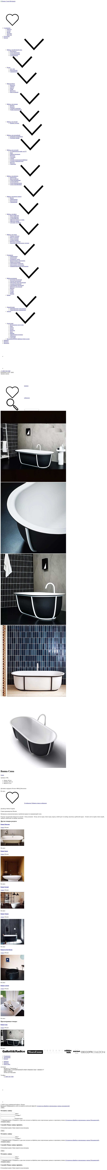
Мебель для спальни (12, 104)
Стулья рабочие (14, 181)
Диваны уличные (14, 236)
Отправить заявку (5, 1121)
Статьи (9, 30)
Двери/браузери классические (18, 308)
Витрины (12, 155)
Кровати (12, 107)
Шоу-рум (9, 35)
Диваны (12, 86)
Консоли (12, 162)
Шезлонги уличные (15, 241)
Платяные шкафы (14, 138)
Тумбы (12, 292)
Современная (13, 202)
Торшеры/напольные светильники (19, 266)
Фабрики (6, 340)
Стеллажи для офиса (15, 222)
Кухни (8, 67)
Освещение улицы (15, 259)
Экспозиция (7, 1057)
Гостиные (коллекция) (16, 279)
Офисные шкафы (14, 221)
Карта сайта (7, 1064)
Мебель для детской (12, 121)
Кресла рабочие (14, 179)
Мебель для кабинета (12, 176)
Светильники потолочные (17, 265)
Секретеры (13, 164)
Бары (11, 152)
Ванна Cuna (4, 1024)
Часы (11, 326)
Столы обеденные (15, 52)
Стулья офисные (14, 218)
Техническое (13, 258)
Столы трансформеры (16, 184)
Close (2, 1107)
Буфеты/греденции (15, 154)
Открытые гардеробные (16, 136)
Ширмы (12, 333)
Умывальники (14, 199)
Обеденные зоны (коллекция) (18, 282)
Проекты (6, 341)
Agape (2, 775)
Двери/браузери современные (18, 310)
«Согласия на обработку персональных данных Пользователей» (82, 1120)
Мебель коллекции (12, 278)
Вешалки (12, 330)
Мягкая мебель (11, 83)
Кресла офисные (14, 215)
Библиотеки (13, 177)
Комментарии (19, 1118)
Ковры (8, 295)
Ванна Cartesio (5, 985)
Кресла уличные (14, 237)
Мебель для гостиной (12, 150)
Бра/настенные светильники (17, 260)
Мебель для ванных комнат (14, 196)
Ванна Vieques (5, 914)
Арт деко (12, 69)
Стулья (12, 291)
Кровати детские (14, 123)
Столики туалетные (15, 108)
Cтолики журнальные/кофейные (18, 160)
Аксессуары (10, 323)
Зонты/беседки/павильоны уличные (19, 243)
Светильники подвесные (16, 263)
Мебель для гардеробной (13, 135)
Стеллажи (12, 157)
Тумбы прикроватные (16, 109)
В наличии (7, 36)
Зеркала (9, 311)
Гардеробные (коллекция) (17, 285)
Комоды (12, 105)
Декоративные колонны (16, 334)
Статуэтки (13, 337)
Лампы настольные (15, 262)
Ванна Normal (5, 887)
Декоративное (14, 256)
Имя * (17, 1113)
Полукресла (13, 51)
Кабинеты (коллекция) (16, 286)
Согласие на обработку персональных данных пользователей (53, 1106)
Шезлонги (13, 90)
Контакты (6, 343)
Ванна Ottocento (5, 824)
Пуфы (11, 89)
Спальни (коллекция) (15, 284)
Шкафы (12, 293)
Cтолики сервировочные (16, 161)
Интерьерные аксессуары (17, 324)
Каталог (6, 37)
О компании (7, 28)
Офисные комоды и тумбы (17, 219)
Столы (12, 289)
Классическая (13, 200)
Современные (13, 71)
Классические (13, 70)
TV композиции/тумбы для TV (18, 151)
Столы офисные (14, 217)
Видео (8, 32)
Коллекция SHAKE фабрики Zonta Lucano (18, 339)
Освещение (10, 255)
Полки (12, 329)
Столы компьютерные (16, 183)
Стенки (12, 158)
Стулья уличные (14, 240)
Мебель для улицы (12, 234)
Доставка (9, 33)
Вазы (11, 332)
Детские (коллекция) (15, 281)
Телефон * (18, 1115)
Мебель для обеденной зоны (14, 49)
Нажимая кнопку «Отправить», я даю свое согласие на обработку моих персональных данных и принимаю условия (51, 1120)
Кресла (12, 88)
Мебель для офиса (12, 214)
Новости (9, 29)
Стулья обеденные (15, 54)
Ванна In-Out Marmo (6, 949)
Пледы (12, 327)
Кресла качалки (14, 92)
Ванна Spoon (4, 851)
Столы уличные (14, 238)
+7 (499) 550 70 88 (5, 371)
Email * (17, 1158)
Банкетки (12, 85)
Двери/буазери (11, 307)
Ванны (12, 198)
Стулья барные (14, 55)
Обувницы (13, 336)
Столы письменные (15, 180)
